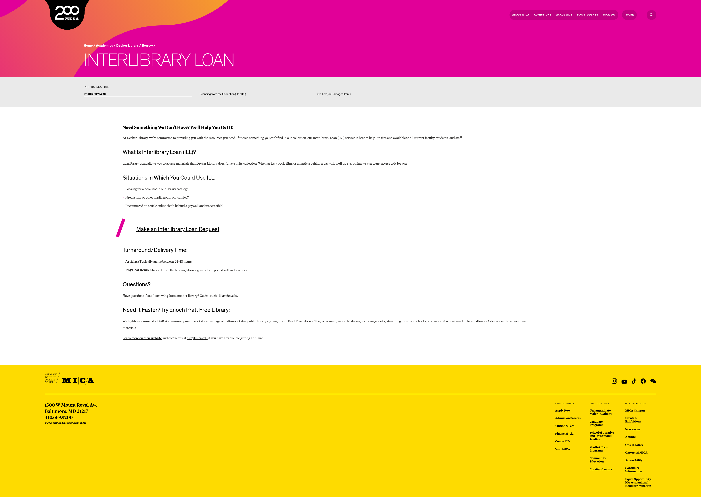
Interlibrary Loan (95, 94)
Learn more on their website (142, 338)
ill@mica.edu (228, 295)
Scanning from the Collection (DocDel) (223, 94)
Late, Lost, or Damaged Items (333, 94)
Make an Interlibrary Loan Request (177, 229)
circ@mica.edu (197, 338)
